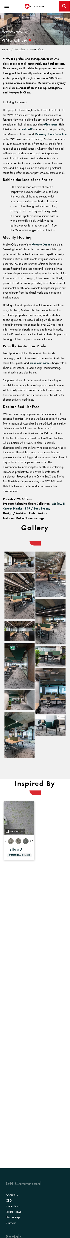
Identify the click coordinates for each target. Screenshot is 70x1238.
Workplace (19, 49)
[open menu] (6, 6)
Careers (11, 1223)
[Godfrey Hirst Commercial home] (35, 6)
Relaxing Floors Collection (51, 134)
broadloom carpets (40, 363)
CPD (9, 1200)
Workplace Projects (13, 31)
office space (50, 124)
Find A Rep (13, 1217)
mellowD (26, 129)
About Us (12, 1195)
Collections (13, 1206)
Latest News (13, 1212)
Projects (6, 49)
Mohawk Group (41, 244)
